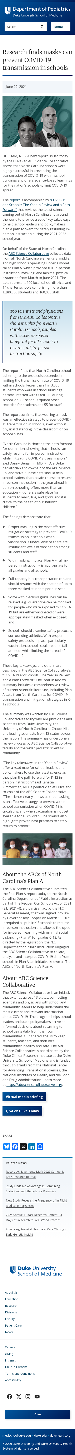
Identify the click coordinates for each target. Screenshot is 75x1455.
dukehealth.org (60, 1435)
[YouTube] (37, 1396)
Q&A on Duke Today (22, 1111)
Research (11, 1306)
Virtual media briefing (24, 1096)
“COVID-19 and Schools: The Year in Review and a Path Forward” (36, 205)
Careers (10, 1347)
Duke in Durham (16, 1367)
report (15, 200)
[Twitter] (18, 1396)
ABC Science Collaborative (29, 253)
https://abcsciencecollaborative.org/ (34, 1084)
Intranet (10, 1360)
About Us (11, 1292)
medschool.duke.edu (16, 1435)
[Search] (42, 26)
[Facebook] (9, 1396)
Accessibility (13, 1380)
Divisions (11, 1312)
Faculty (10, 1319)
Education (11, 1299)
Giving (9, 1354)
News (9, 1332)
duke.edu (40, 1435)
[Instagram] (27, 1396)
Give (37, 1414)
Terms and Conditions (20, 1374)
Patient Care (13, 1325)
